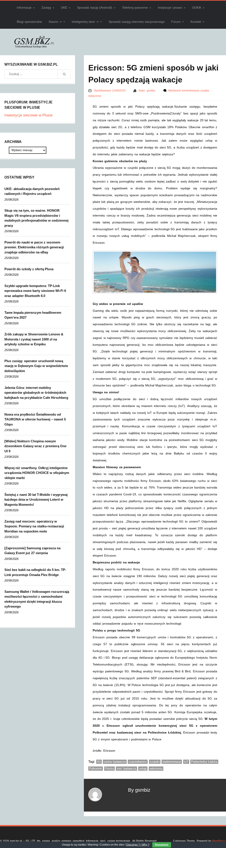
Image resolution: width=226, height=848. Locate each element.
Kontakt (195, 21)
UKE (64, 7)
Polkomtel (95, 768)
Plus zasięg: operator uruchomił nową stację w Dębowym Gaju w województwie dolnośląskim (36, 366)
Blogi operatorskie (29, 21)
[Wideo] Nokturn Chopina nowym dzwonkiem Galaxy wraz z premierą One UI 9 (35, 446)
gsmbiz (151, 90)
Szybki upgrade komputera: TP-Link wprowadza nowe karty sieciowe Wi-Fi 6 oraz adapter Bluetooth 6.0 (35, 291)
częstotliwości (138, 761)
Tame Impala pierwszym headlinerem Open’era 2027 (32, 315)
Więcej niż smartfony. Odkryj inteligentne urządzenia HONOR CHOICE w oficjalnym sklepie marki (36, 473)
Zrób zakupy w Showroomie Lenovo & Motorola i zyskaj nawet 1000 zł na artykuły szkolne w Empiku (33, 339)
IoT (186, 761)
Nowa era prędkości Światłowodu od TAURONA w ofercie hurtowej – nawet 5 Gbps (35, 419)
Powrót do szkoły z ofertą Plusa (28, 269)
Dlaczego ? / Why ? (137, 844)
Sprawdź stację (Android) (94, 7)
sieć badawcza (126, 768)
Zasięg (46, 7)
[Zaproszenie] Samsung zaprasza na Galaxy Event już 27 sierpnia (32, 550)
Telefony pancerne (135, 7)
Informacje (24, 7)
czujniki (155, 761)
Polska (109, 768)
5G (99, 761)
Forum (176, 21)
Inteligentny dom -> (85, 21)
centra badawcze (115, 761)
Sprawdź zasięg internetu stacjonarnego (137, 21)
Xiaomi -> (55, 21)
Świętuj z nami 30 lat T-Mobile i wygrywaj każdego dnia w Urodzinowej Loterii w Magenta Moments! (36, 499)
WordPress (218, 840)
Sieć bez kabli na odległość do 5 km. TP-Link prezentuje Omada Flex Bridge (35, 572)
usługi (143, 768)
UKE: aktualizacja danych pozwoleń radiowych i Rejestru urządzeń (32, 191)
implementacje (171, 761)
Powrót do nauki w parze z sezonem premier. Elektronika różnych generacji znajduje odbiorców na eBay (34, 247)
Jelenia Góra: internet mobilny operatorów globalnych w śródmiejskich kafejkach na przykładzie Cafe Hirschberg (36, 392)
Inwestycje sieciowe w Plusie (28, 115)
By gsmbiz (139, 790)
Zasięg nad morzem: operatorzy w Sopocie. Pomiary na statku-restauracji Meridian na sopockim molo (34, 526)
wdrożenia (156, 768)
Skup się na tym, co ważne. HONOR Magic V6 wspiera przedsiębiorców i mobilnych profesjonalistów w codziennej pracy (36, 218)
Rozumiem (161, 844)
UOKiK (196, 7)
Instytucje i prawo (170, 7)
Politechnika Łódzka (204, 761)
